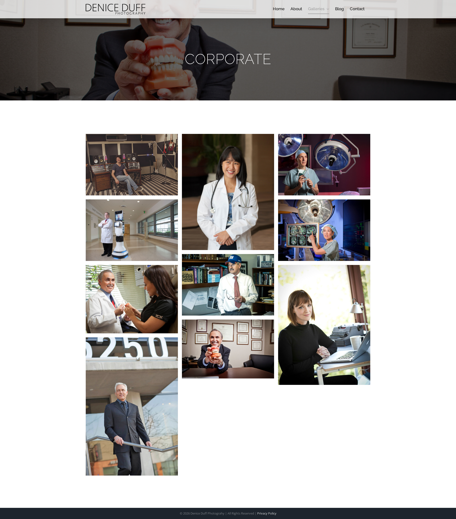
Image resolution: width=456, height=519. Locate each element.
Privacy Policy (266, 513)
